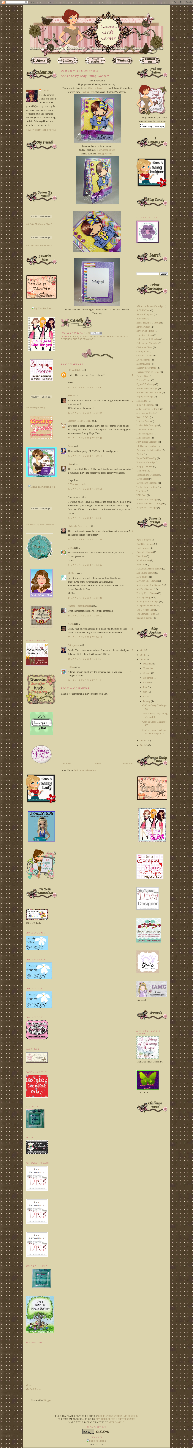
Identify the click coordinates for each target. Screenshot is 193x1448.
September (148, 678)
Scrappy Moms (105, 153)
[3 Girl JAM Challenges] (41, 350)
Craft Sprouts (142, 548)
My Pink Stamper (144, 589)
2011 (143, 745)
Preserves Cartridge (145, 462)
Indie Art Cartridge (145, 405)
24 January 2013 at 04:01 (85, 518)
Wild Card (141, 495)
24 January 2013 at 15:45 (85, 597)
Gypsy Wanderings (145, 384)
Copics (74, 337)
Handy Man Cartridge (146, 388)
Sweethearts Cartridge (146, 483)
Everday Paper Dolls (146, 368)
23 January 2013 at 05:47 (85, 387)
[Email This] (91, 333)
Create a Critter (143, 355)
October (147, 673)
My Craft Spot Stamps (147, 581)
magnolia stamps (144, 618)
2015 (143, 650)
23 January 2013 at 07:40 (85, 438)
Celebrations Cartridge (147, 343)
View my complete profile (41, 130)
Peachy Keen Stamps (146, 593)
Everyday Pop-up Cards (147, 372)
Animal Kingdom (144, 314)
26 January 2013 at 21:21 (85, 680)
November (148, 668)
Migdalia (72, 573)
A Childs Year (143, 310)
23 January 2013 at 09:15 (85, 456)
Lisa (70, 464)
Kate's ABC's (142, 417)
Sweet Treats (142, 478)
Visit (39, 224)
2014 (143, 655)
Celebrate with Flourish (147, 339)
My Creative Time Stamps (148, 585)
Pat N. (71, 667)
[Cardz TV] (41, 596)
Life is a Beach (143, 421)
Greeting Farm (88, 92)
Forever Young (143, 380)
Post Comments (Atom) (85, 770)
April (146, 696)
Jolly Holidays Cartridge (148, 409)
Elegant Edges (143, 363)
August (146, 682)
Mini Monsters (143, 437)
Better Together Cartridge (148, 322)
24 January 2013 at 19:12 (85, 615)
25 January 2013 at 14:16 (85, 637)
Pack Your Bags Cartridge (148, 450)
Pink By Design (144, 597)
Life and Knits (74, 370)
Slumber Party (143, 470)
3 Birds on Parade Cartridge (149, 306)
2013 (143, 659)
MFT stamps (142, 576)
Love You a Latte (144, 429)
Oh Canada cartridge (146, 446)
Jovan (70, 446)
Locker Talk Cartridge (147, 425)
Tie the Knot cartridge (146, 487)
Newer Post (66, 763)
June (145, 687)
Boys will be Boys (145, 331)
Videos (29, 1385)
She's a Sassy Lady (98, 88)
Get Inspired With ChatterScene (118, 1416)
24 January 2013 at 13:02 (85, 565)
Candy (45, 90)
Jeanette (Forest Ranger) (79, 606)
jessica (71, 395)
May (145, 692)
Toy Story (141, 491)
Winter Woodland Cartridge (149, 503)
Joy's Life (141, 564)
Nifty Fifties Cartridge (146, 441)
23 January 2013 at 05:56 (85, 412)
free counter (96, 1444)
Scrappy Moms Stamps (92, 337)
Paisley (139, 454)
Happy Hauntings (144, 396)
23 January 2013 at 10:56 (85, 489)
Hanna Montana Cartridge (148, 392)
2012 (143, 740)
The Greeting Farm (106, 150)
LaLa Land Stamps (145, 572)
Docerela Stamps (144, 552)
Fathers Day (142, 376)
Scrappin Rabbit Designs (79, 421)
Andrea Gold (116, 1422)
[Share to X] (97, 333)
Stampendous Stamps (146, 605)
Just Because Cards (145, 413)
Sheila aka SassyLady (78, 526)
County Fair (142, 351)
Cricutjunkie (73, 645)
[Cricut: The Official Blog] (41, 486)
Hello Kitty (141, 401)
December (148, 663)
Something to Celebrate (147, 474)
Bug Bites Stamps (144, 544)
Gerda (71, 547)
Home (98, 763)
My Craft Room (33, 1389)
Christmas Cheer (144, 347)
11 (131, 628)
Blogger (47, 1400)
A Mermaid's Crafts (77, 484)
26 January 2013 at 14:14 (85, 659)
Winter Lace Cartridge (147, 499)
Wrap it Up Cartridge (146, 507)
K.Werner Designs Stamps (149, 568)
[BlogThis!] (94, 333)
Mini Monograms (144, 433)
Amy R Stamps (143, 540)
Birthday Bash (143, 326)
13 (131, 672)
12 (131, 650)
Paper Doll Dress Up (146, 458)
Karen (71, 623)
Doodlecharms (143, 359)
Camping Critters (144, 335)
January (147, 701)
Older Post (128, 763)
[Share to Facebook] (100, 333)
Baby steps (141, 318)
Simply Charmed (144, 466)
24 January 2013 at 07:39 (85, 539)
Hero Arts (141, 556)
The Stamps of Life (145, 614)
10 (131, 611)
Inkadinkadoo (143, 560)
